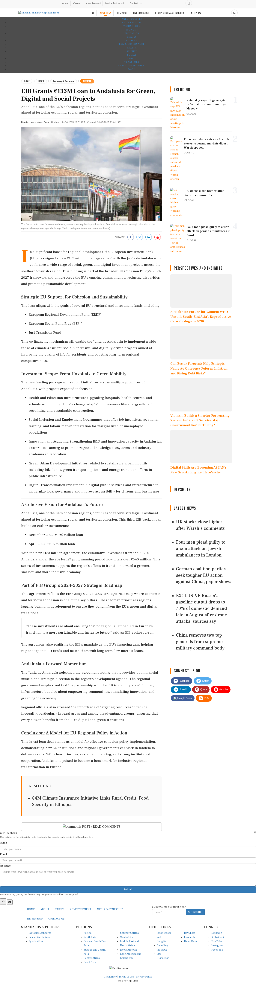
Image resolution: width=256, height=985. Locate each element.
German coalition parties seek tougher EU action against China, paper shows (203, 575)
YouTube (216, 941)
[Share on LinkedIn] (148, 237)
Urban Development (132, 65)
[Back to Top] (3, 901)
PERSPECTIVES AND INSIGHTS (169, 13)
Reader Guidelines (39, 937)
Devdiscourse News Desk (35, 122)
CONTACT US (56, 918)
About (65, 3)
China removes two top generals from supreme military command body (200, 641)
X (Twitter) (217, 937)
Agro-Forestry (132, 19)
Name (3, 842)
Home (26, 81)
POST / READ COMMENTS (101, 826)
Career (77, 3)
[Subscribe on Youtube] (157, 237)
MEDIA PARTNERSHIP (110, 909)
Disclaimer (110, 976)
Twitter (205, 680)
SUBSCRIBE (195, 912)
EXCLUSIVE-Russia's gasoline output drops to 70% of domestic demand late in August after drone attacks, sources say (201, 608)
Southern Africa (129, 933)
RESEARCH (122, 13)
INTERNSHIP (35, 918)
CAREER (59, 909)
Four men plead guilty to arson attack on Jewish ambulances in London (200, 548)
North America (128, 950)
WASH (131, 69)
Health (132, 47)
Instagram (217, 945)
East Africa (90, 962)
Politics (132, 40)
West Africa (126, 937)
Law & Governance (131, 44)
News (41, 81)
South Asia (90, 937)
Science (132, 51)
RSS (206, 698)
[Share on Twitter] (139, 237)
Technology (131, 26)
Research (189, 937)
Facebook (183, 680)
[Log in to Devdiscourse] (189, 3)
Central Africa (92, 958)
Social (131, 55)
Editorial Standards (40, 933)
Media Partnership (115, 3)
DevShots (189, 933)
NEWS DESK (105, 13)
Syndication (36, 941)
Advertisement (93, 3)
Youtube (223, 689)
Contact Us (136, 3)
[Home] (92, 13)
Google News (184, 698)
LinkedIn (183, 689)
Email (3, 854)
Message (5, 865)
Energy (132, 37)
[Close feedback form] (255, 832)
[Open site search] (234, 13)
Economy (132, 29)
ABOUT (44, 909)
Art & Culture (132, 22)
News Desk (190, 941)
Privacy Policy (144, 976)
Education (131, 33)
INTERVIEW (196, 13)
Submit (128, 889)
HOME (31, 909)
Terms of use (127, 976)
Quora (203, 689)
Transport (131, 62)
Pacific (87, 933)
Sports (132, 58)
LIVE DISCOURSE (141, 13)
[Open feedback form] (10, 902)
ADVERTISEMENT (80, 909)
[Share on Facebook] (130, 237)
